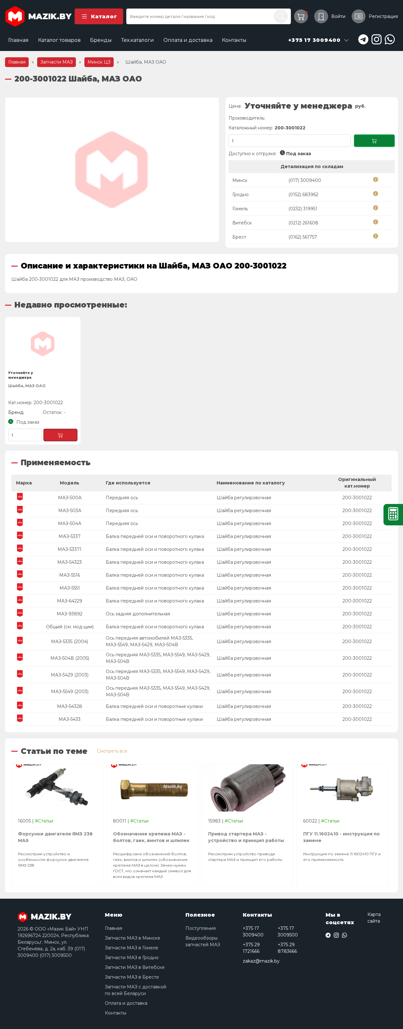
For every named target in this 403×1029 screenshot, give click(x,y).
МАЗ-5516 (69, 575)
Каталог (104, 17)
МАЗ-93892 (69, 614)
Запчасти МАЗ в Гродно (132, 957)
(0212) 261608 (303, 223)
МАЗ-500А (70, 497)
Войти (338, 16)
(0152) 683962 (303, 194)
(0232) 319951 (302, 209)
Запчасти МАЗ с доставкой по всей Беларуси (135, 990)
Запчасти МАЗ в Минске (132, 938)
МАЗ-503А (69, 510)
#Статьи (44, 821)
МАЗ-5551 (70, 588)
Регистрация (383, 16)
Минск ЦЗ (99, 62)
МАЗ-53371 (70, 549)
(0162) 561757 (302, 237)
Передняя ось (122, 497)
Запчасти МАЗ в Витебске (135, 967)
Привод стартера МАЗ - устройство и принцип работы (246, 837)
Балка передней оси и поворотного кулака (155, 536)
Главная (18, 40)
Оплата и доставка (188, 40)
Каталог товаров (59, 40)
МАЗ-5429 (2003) (69, 675)
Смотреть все (112, 751)
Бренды (101, 40)
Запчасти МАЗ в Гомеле (131, 948)
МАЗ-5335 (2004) (69, 641)
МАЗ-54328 (69, 706)
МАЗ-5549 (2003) (69, 691)
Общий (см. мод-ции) (70, 627)
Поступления (200, 928)
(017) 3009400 (304, 180)
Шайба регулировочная (244, 497)
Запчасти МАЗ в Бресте (132, 977)
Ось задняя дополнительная (138, 614)
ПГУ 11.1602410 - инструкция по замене (341, 837)
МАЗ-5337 (70, 536)
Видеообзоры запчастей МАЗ (202, 941)
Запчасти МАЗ (56, 62)
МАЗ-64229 (69, 601)
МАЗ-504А (69, 523)
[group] (112, 169)
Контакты (234, 40)
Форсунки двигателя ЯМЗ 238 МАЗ (55, 837)
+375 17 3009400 (253, 931)
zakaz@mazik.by (261, 961)
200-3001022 (357, 497)
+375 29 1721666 (251, 948)
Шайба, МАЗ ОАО (27, 385)
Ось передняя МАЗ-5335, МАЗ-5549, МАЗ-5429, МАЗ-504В (158, 658)
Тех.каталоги (137, 40)
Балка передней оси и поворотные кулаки (154, 706)
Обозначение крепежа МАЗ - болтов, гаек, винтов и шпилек (151, 837)
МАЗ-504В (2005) (69, 658)
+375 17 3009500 (288, 931)
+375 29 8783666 (287, 948)
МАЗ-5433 (70, 719)
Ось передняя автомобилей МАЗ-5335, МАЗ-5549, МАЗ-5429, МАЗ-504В (149, 641)
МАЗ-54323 (69, 562)
